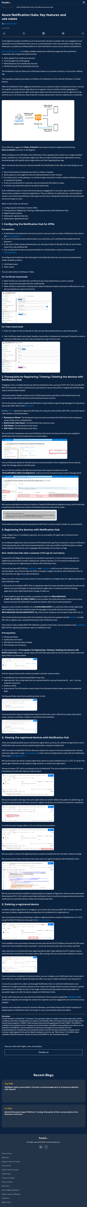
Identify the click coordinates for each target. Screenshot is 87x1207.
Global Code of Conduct (10, 1170)
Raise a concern (7, 1182)
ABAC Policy (6, 1202)
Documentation (13, 236)
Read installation (30, 753)
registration (33, 568)
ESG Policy (5, 1186)
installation (45, 568)
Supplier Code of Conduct (11, 1161)
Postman (73, 617)
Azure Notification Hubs (11, 51)
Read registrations (17, 756)
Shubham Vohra (10, 23)
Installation (80, 625)
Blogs (11, 7)
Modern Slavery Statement (11, 1194)
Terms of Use (6, 1166)
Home (4, 7)
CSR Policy (6, 1198)
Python (11, 411)
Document (29, 406)
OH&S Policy (6, 1174)
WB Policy (5, 1157)
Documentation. (44, 920)
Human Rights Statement (10, 1190)
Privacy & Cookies (8, 1178)
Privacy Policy (7, 1153)
